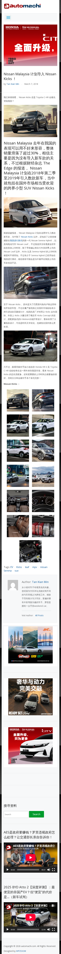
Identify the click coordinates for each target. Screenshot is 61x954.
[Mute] (48, 869)
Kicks (19, 567)
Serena (8, 570)
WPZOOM (21, 951)
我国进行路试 (16, 240)
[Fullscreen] (53, 869)
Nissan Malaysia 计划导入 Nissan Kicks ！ (30, 76)
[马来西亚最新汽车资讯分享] (22, 6)
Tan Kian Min (13, 84)
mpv (34, 567)
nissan (43, 567)
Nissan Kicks (27, 236)
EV (11, 567)
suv (17, 570)
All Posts (39, 615)
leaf (27, 567)
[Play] (7, 869)
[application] (30, 857)
